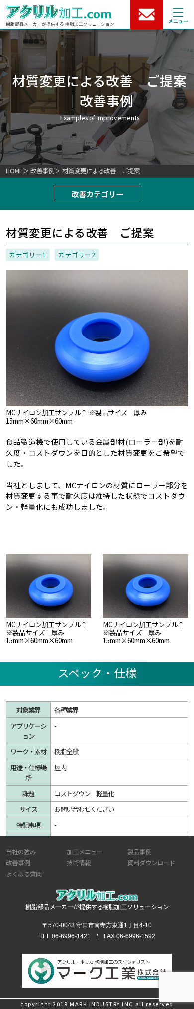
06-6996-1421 (71, 936)
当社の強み (21, 851)
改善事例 (42, 170)
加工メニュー (84, 851)
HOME (14, 170)
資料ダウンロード (151, 862)
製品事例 (139, 851)
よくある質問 (24, 874)
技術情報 (79, 862)
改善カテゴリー (97, 193)
